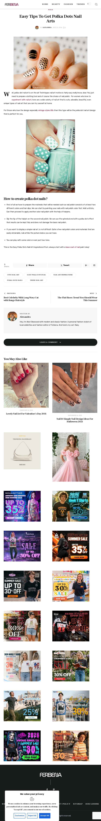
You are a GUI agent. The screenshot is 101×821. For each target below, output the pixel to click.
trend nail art (36, 280)
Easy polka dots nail (36, 275)
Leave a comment (49, 342)
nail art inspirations (63, 275)
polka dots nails (14, 280)
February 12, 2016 (26, 410)
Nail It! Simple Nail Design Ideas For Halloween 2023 (75, 420)
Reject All (32, 816)
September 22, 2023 (75, 415)
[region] (32, 806)
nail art (24, 233)
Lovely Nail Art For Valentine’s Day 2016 (26, 413)
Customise (19, 816)
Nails (50, 10)
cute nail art (13, 275)
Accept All (44, 816)
